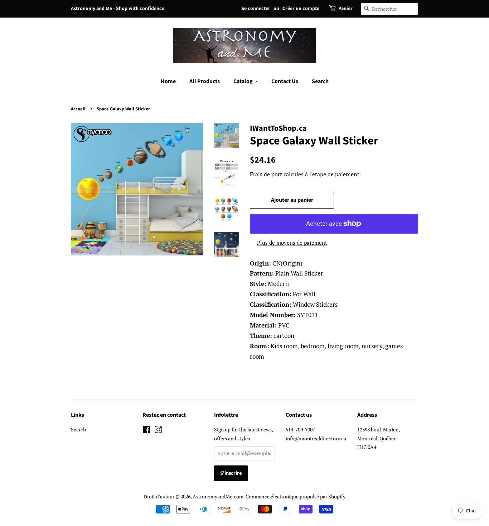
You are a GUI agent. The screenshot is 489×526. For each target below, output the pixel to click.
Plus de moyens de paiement (292, 242)
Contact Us (284, 81)
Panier (345, 8)
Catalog (243, 81)
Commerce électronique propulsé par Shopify (295, 496)
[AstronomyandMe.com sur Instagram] (158, 430)
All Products (204, 81)
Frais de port (266, 174)
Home (168, 81)
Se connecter (255, 8)
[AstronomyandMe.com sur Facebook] (146, 430)
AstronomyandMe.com (218, 496)
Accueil (78, 109)
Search (320, 81)
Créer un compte (300, 8)
